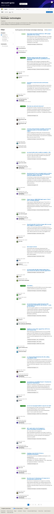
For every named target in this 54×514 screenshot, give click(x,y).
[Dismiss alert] (52, 2)
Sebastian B (21, 237)
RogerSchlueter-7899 (22, 119)
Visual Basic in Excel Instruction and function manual (37, 83)
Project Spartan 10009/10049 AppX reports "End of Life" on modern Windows (38, 200)
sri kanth (20, 442)
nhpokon (20, 396)
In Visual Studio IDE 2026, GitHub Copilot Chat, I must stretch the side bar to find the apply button (39, 270)
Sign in (51, 9)
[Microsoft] (2, 9)
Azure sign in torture (32, 246)
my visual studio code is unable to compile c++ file (38, 152)
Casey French (21, 371)
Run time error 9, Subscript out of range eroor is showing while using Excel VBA (38, 478)
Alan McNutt (21, 95)
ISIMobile (20, 73)
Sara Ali (20, 276)
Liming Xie (20, 319)
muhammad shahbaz (22, 351)
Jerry (19, 188)
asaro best (20, 241)
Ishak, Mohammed (22, 142)
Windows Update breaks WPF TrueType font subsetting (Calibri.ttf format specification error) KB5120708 (38, 58)
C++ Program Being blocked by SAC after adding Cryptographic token (38, 357)
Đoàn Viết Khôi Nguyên (23, 213)
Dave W (20, 294)
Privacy (24, 510)
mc (19, 417)
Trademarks (3, 512)
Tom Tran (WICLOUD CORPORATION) (22, 422)
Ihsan (20, 260)
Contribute (20, 510)
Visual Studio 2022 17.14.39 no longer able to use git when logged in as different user (39, 225)
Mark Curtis (21, 467)
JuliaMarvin (21, 264)
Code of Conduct (47, 510)
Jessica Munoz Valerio (22, 146)
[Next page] (41, 505)
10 (38, 504)
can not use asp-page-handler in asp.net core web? (39, 405)
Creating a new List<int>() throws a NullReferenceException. (35, 454)
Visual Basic (30, 285)
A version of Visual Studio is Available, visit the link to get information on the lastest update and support (39, 130)
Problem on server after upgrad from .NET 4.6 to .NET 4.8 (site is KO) (38, 329)
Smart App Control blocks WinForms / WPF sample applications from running (39, 34)
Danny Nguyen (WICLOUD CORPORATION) (23, 193)
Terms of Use (40, 510)
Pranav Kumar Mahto (22, 162)
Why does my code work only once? (35, 106)
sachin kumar (21, 492)
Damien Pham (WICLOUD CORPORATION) (23, 167)
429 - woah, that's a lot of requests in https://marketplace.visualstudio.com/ (36, 429)
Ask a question (49, 12)
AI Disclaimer (3, 510)
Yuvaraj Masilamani (22, 48)
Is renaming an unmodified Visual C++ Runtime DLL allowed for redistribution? (39, 382)
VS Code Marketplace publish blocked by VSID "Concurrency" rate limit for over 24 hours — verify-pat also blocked (39, 305)
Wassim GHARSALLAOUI (23, 347)
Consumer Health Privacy (31, 510)
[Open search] (49, 9)
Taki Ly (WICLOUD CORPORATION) (25, 323)
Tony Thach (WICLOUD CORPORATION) (23, 100)
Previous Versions (10, 510)
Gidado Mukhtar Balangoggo (24, 280)
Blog (15, 510)
